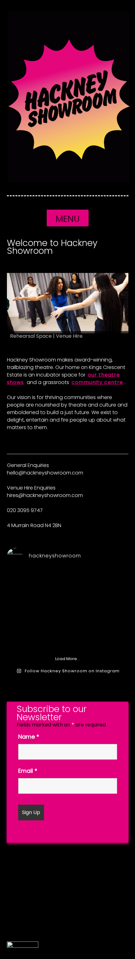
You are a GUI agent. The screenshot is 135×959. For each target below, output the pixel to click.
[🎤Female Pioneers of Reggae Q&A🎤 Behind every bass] (109, 589)
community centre (97, 382)
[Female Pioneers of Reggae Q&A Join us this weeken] (26, 589)
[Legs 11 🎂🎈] (26, 613)
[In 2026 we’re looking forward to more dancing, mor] (26, 637)
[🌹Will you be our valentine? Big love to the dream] (67, 613)
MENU (68, 219)
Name (28, 737)
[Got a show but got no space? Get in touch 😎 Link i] (67, 589)
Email (27, 771)
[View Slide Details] (67, 303)
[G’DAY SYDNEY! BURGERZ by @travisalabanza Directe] (109, 613)
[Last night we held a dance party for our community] (67, 637)
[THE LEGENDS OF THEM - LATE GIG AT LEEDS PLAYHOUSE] (109, 637)
